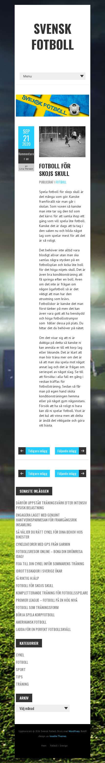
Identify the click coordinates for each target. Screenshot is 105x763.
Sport (21, 669)
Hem (43, 745)
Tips (19, 676)
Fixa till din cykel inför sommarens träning (50, 563)
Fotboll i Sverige (58, 745)
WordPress (74, 731)
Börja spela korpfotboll (35, 614)
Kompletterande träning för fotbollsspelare (52, 592)
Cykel (20, 654)
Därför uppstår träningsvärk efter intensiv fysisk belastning (51, 505)
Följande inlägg (66, 450)
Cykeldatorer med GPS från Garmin (43, 544)
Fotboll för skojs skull (55, 169)
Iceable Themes (58, 736)
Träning (22, 684)
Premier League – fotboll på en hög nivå (46, 600)
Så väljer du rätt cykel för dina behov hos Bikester (49, 534)
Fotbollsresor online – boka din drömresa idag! (49, 554)
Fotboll (61, 182)
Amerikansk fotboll (31, 622)
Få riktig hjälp (27, 578)
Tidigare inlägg (37, 450)
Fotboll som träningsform (37, 607)
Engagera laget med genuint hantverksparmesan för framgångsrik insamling (46, 519)
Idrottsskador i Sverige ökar (39, 570)
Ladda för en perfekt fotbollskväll (43, 629)
